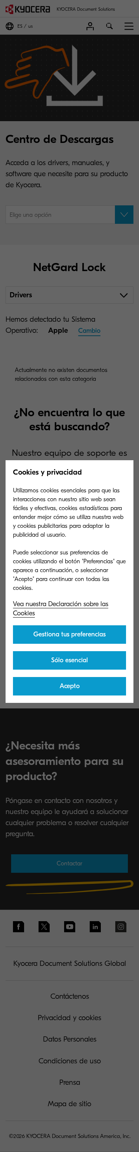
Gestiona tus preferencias (69, 634)
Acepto (70, 686)
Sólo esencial (69, 660)
